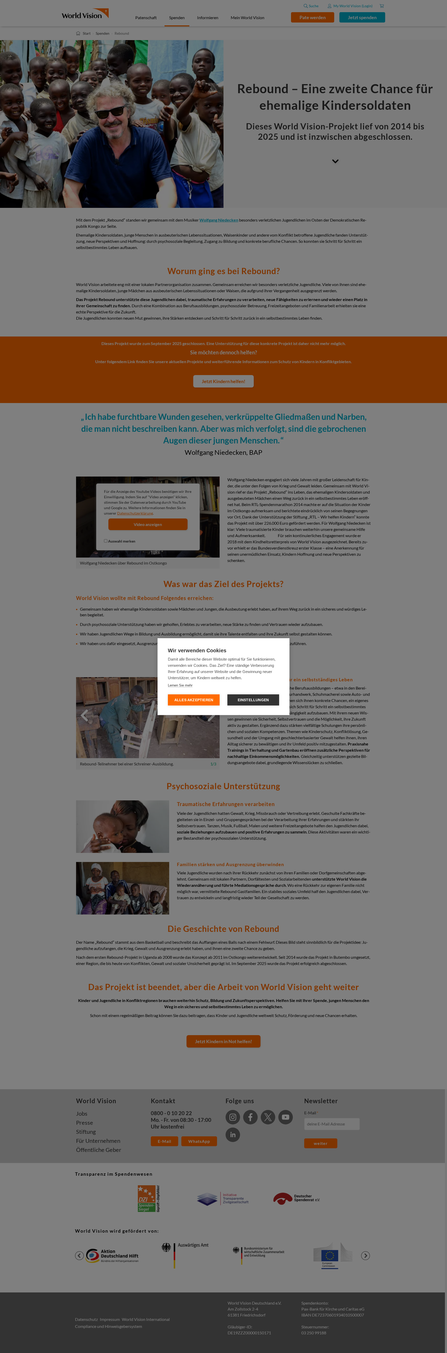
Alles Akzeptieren (193, 700)
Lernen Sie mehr (180, 685)
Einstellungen (253, 700)
